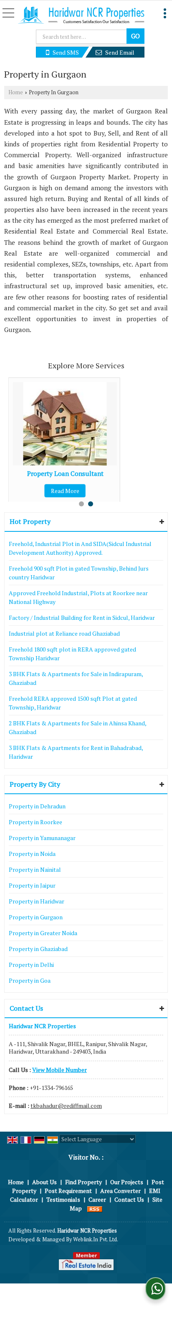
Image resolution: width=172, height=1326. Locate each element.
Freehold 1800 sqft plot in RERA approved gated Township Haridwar (72, 653)
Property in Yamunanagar (42, 838)
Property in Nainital (35, 869)
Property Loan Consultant (65, 473)
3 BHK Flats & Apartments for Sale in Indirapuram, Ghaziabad (76, 678)
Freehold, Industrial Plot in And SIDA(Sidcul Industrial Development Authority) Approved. (80, 548)
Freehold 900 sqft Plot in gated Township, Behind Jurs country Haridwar (79, 572)
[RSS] (94, 1208)
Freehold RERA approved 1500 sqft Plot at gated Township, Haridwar (73, 702)
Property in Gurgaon (36, 917)
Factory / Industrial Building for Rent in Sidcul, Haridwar (82, 617)
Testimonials (63, 1199)
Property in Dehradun (37, 806)
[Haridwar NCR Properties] (81, 16)
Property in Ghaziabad (38, 949)
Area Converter (120, 1191)
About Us (44, 1182)
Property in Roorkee (35, 822)
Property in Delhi (31, 965)
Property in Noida (32, 854)
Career (97, 1199)
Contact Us (129, 1199)
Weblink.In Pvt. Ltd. (95, 1239)
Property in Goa (30, 980)
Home (15, 92)
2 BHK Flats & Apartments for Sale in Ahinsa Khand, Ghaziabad (77, 727)
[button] (59, 1070)
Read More (65, 491)
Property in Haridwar (36, 901)
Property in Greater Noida (43, 933)
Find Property (83, 1182)
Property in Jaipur (32, 885)
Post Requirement (68, 1191)
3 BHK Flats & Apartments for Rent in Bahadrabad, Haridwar (76, 752)
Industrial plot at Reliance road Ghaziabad (64, 633)
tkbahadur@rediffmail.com (66, 1106)
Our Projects (126, 1182)
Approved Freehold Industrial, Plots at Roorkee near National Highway (78, 597)
